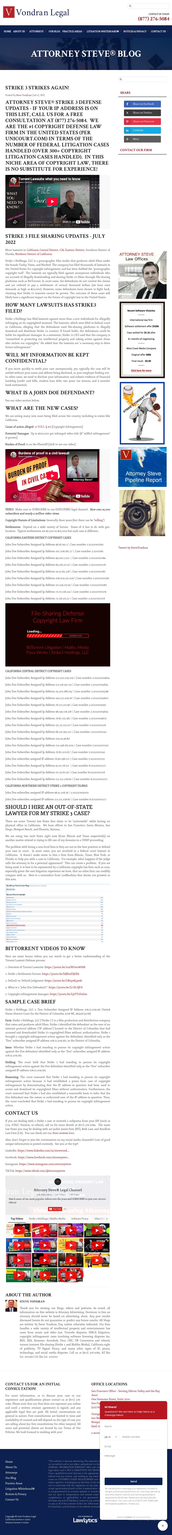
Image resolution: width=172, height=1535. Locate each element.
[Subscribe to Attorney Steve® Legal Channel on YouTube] (58, 1209)
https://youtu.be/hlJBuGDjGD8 (60, 974)
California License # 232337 (17, 1519)
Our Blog (54, 31)
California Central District (42, 250)
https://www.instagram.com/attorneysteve (45, 1164)
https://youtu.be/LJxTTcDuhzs (68, 994)
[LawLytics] (86, 1520)
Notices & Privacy (15, 1494)
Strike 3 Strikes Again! (37, 87)
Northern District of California (33, 254)
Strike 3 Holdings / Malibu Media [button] (47, 1218)
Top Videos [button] (17, 1218)
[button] (9, 1252)
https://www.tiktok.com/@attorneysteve (40, 1171)
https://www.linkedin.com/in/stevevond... (43, 1150)
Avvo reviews (60, 1133)
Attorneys (36, 31)
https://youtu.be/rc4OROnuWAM (65, 967)
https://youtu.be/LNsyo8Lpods (63, 980)
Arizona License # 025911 (17, 1522)
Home (7, 31)
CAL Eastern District (72, 250)
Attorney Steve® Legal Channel (58, 1190)
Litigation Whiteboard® (20, 1488)
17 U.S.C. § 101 (43, 427)
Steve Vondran (23, 95)
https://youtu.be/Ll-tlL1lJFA (66, 987)
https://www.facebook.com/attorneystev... (43, 1157)
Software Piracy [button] (79, 1218)
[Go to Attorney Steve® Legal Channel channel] (57, 1181)
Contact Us (12, 1499)
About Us (19, 31)
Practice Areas (72, 31)
